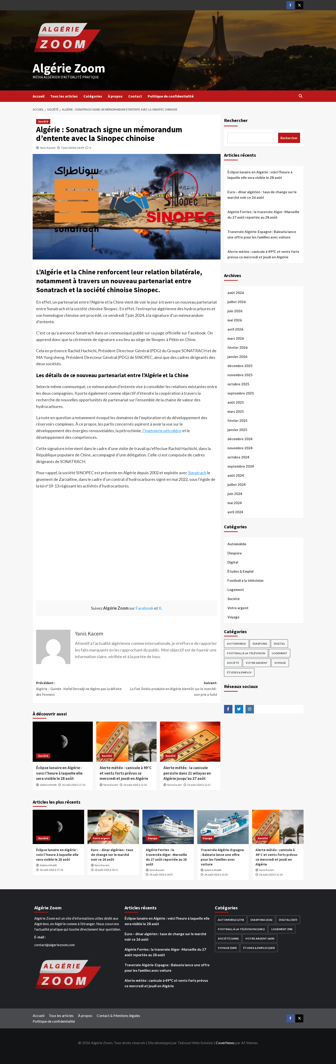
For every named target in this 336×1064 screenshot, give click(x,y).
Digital (232, 562)
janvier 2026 (237, 357)
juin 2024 (234, 494)
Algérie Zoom (69, 68)
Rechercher (236, 120)
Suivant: (173, 688)
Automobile (236, 544)
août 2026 (235, 293)
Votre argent (237, 608)
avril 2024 (235, 512)
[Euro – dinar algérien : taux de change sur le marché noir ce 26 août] (113, 827)
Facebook (144, 608)
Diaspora (234, 553)
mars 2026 (235, 338)
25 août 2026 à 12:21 (199, 784)
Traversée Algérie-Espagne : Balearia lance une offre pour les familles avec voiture (261, 234)
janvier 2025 (237, 430)
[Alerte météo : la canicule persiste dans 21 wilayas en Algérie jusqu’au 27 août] (190, 742)
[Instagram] (249, 709)
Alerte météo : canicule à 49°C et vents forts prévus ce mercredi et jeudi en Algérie (126, 773)
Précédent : (79, 688)
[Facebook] (290, 5)
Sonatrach (197, 472)
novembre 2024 (240, 448)
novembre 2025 (240, 375)
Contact (135, 96)
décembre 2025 (240, 366)
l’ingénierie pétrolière (162, 430)
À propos (115, 96)
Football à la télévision (245, 580)
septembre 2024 (240, 466)
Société (43, 121)
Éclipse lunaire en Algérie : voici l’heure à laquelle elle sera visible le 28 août (59, 773)
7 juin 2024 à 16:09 (72, 147)
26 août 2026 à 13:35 (216, 874)
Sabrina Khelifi (48, 784)
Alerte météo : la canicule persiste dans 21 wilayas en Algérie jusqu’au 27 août (187, 773)
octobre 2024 (238, 457)
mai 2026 (234, 320)
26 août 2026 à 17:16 (73, 784)
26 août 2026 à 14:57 (161, 874)
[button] (301, 96)
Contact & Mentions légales (118, 1015)
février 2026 (237, 347)
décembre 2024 (240, 439)
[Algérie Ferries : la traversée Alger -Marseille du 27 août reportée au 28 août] (168, 827)
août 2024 (235, 475)
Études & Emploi (240, 571)
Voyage (233, 617)
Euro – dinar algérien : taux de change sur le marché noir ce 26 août (262, 194)
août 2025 (235, 402)
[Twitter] (299, 5)
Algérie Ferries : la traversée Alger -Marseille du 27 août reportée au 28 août (263, 214)
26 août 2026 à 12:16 (135, 784)
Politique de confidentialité (171, 96)
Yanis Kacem (48, 147)
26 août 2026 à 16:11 (106, 869)
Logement (235, 590)
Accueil (39, 96)
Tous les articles (64, 96)
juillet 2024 (236, 484)
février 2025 (237, 420)
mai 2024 (234, 503)
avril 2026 (235, 329)
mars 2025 (235, 411)
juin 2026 (234, 311)
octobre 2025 (238, 384)
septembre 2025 (240, 393)
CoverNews (225, 1042)
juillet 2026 (236, 302)
